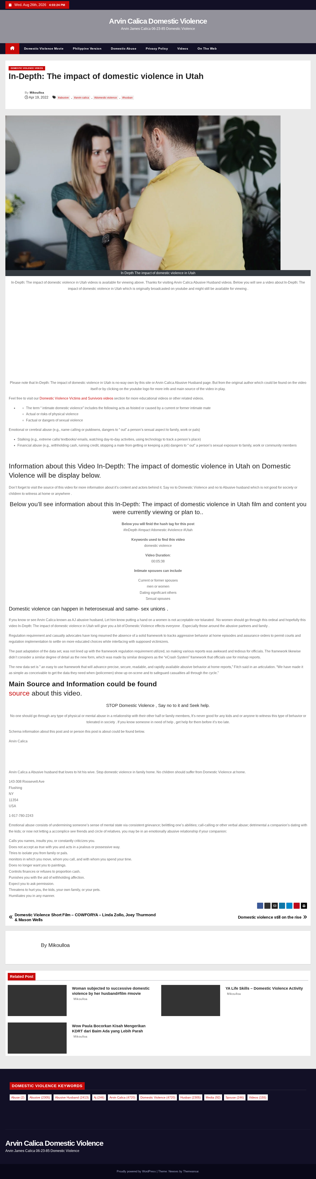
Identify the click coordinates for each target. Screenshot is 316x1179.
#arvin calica (81, 97)
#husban (127, 97)
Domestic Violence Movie (44, 48)
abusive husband (72, 1097)
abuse (18, 1097)
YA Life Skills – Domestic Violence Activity (264, 988)
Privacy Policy (157, 48)
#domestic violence (105, 97)
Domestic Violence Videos (27, 68)
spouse (234, 1097)
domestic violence (157, 1097)
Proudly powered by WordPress (137, 1171)
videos (257, 1097)
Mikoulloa (37, 92)
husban (190, 1097)
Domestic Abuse (123, 48)
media (213, 1097)
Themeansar (190, 1171)
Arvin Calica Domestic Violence (158, 21)
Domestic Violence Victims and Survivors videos (77, 398)
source (19, 693)
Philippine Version (87, 48)
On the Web (207, 48)
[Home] (12, 48)
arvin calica (122, 1097)
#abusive (63, 97)
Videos (182, 48)
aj (99, 1097)
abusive (39, 1097)
